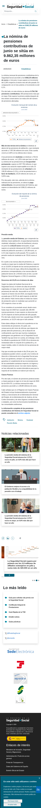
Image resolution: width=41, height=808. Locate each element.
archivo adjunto (24, 413)
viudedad (29, 420)
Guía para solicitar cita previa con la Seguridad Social (21, 594)
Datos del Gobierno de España (17, 762)
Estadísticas (12, 24)
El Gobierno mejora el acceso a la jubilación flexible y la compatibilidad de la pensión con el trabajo (20, 489)
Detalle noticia (14, 612)
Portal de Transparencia (14, 758)
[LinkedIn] (7, 538)
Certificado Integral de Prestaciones (17, 601)
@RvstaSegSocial (13, 628)
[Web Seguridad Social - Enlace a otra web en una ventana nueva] (20, 673)
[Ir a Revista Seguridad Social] (24, 6)
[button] (19, 538)
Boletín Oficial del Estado (15, 766)
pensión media (12, 423)
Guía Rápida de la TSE (17, 607)
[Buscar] (35, 11)
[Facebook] (3, 538)
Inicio (3, 24)
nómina (20, 420)
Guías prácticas (14, 617)
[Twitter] (12, 538)
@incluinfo (11, 633)
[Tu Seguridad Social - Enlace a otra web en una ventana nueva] (20, 695)
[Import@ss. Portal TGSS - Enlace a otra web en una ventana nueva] (20, 660)
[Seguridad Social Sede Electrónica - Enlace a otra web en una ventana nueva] (20, 646)
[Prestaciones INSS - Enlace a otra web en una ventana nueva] (20, 685)
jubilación (10, 420)
